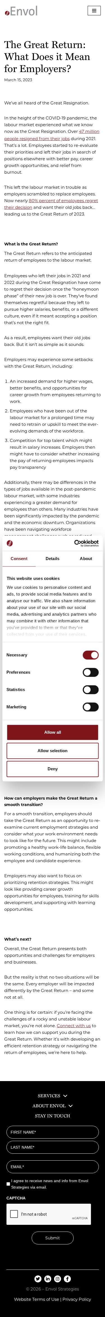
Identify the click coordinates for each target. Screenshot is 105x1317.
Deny (53, 768)
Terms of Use (45, 1299)
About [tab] (86, 558)
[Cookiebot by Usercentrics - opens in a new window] (75, 543)
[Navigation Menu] (94, 10)
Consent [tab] (19, 558)
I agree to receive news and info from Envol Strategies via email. (49, 1184)
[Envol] (21, 10)
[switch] (91, 672)
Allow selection (52, 750)
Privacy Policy (76, 1299)
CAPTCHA (15, 1198)
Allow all (52, 732)
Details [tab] (52, 558)
